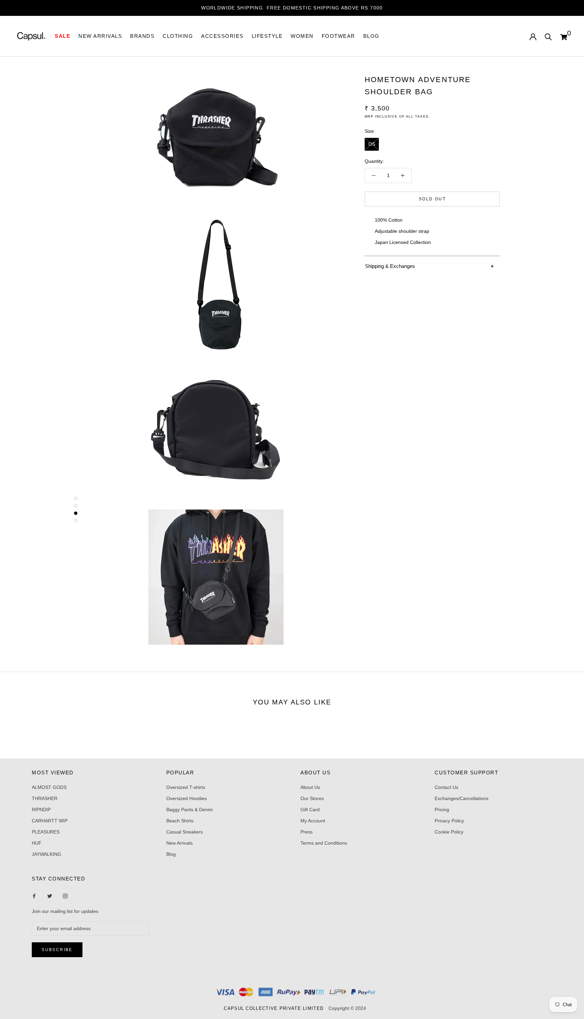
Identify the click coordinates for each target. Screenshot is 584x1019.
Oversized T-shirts (185, 787)
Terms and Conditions (323, 843)
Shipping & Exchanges (390, 266)
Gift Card (310, 809)
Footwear (338, 36)
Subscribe (57, 949)
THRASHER (44, 798)
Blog (371, 36)
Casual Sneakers (184, 832)
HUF (37, 843)
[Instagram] (49, 896)
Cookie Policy (449, 832)
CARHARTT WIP (50, 820)
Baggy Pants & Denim (189, 809)
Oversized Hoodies (186, 798)
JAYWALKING (46, 854)
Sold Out (432, 199)
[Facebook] (34, 896)
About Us (310, 787)
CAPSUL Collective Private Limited (275, 1008)
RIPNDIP (41, 809)
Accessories (222, 36)
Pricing (442, 809)
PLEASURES (45, 832)
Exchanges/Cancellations (461, 798)
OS (371, 144)
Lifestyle (267, 36)
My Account (312, 820)
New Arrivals (179, 843)
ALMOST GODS (49, 787)
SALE (62, 36)
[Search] (548, 36)
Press (306, 832)
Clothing (178, 36)
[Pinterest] (65, 896)
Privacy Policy (449, 820)
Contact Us (446, 787)
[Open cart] (563, 36)
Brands (142, 36)
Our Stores (312, 798)
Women (302, 36)
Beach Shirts (179, 820)
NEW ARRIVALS (100, 36)
